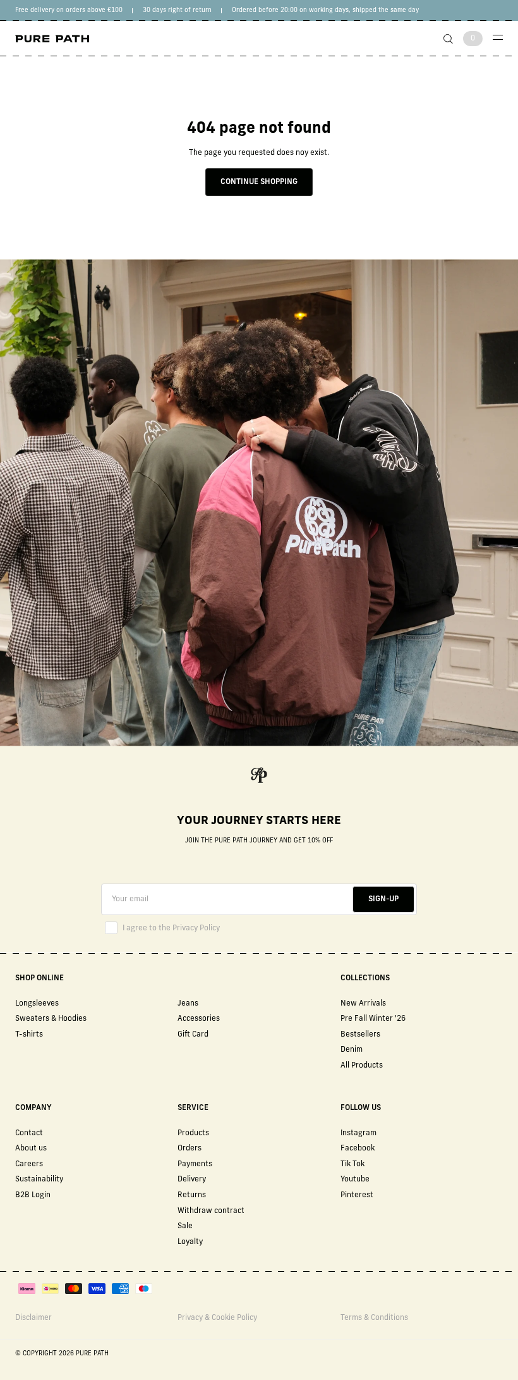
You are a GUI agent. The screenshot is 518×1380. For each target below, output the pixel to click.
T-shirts (29, 1034)
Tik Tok (352, 1164)
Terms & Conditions (374, 1318)
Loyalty (190, 1242)
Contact (29, 1133)
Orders (190, 1148)
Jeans (188, 1003)
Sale (185, 1226)
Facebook (357, 1148)
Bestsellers (360, 1034)
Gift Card (193, 1034)
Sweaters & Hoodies (51, 1019)
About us (31, 1148)
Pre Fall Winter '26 (373, 1019)
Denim (351, 1050)
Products (193, 1133)
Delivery (192, 1179)
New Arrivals (363, 1003)
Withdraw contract (211, 1211)
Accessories (199, 1019)
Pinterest (356, 1195)
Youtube (355, 1179)
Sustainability (39, 1179)
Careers (29, 1164)
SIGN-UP (383, 899)
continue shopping (259, 182)
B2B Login (33, 1195)
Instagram (358, 1133)
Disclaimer (33, 1318)
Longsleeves (37, 1003)
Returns (192, 1195)
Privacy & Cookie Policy (217, 1318)
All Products (361, 1065)
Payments (195, 1164)
